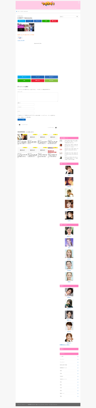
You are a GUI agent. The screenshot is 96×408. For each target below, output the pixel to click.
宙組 (61, 370)
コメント (20, 91)
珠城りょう (69, 320)
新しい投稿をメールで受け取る (25, 117)
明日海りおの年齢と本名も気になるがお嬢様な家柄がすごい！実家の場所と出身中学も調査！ (71, 158)
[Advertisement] (38, 55)
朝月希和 (69, 270)
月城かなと (69, 197)
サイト (19, 111)
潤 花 (69, 247)
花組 (61, 390)
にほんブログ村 (21, 40)
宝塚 (61, 373)
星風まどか (69, 236)
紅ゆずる (69, 331)
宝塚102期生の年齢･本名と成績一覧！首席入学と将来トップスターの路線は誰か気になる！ (71, 141)
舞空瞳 (69, 281)
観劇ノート (62, 393)
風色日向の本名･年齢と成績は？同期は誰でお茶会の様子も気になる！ (71, 150)
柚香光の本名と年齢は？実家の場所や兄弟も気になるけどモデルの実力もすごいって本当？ (71, 145)
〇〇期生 (61, 356)
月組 (61, 387)
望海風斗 (69, 297)
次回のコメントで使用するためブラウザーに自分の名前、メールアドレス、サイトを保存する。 (37, 115)
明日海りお (69, 308)
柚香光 (69, 175)
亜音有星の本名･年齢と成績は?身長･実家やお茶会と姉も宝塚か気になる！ (71, 154)
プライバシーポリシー (43, 8)
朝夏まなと (69, 342)
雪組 (61, 396)
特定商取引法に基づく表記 (52, 8)
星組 (61, 384)
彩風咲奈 (69, 209)
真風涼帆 (69, 186)
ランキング (62, 362)
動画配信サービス (63, 367)
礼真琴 (69, 220)
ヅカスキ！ (47, 404)
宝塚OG (61, 376)
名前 (19, 102)
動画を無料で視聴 (63, 364)
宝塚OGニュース (63, 379)
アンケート (62, 359)
